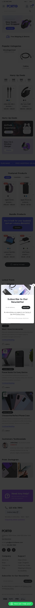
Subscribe (26, 307)
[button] (20, 604)
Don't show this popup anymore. (18, 318)
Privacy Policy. (20, 314)
